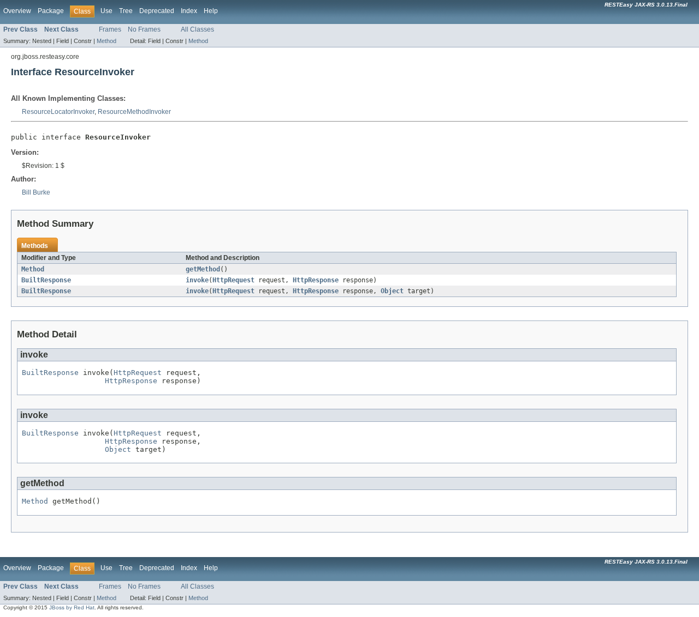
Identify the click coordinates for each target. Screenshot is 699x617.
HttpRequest (233, 280)
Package (51, 11)
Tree (126, 11)
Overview (17, 11)
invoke (197, 280)
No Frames (144, 29)
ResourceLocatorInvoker (58, 112)
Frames (110, 29)
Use (106, 11)
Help (211, 11)
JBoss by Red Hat (71, 607)
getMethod (203, 269)
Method (106, 41)
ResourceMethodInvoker (134, 112)
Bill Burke (36, 192)
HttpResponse (316, 280)
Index (189, 11)
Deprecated (156, 11)
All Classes (197, 29)
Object (392, 291)
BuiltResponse (46, 280)
